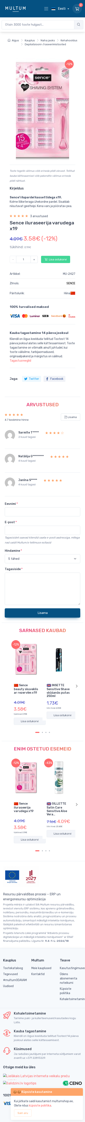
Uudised (8, 986)
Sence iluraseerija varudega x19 (23, 807)
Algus (15, 40)
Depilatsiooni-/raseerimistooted (45, 44)
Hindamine (13, 551)
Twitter (33, 379)
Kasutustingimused (71, 968)
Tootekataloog (13, 968)
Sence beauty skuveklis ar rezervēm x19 (26, 688)
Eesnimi (11, 504)
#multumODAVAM (14, 980)
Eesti (61, 9)
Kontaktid (38, 974)
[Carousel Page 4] (49, 732)
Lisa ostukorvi (57, 259)
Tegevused (10, 974)
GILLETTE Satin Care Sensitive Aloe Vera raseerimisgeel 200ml (57, 809)
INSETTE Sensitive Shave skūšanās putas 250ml (58, 690)
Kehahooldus (69, 40)
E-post (11, 522)
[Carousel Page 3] (45, 732)
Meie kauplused (41, 968)
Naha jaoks (48, 40)
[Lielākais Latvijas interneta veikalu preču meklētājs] (42, 1077)
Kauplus (30, 40)
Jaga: (14, 379)
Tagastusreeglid (20, 360)
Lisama (72, 417)
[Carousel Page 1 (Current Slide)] (37, 732)
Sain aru (23, 1113)
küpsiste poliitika (40, 1105)
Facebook (56, 379)
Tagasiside (13, 569)
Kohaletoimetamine (71, 999)
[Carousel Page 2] (42, 732)
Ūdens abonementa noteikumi (68, 978)
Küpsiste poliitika (65, 991)
